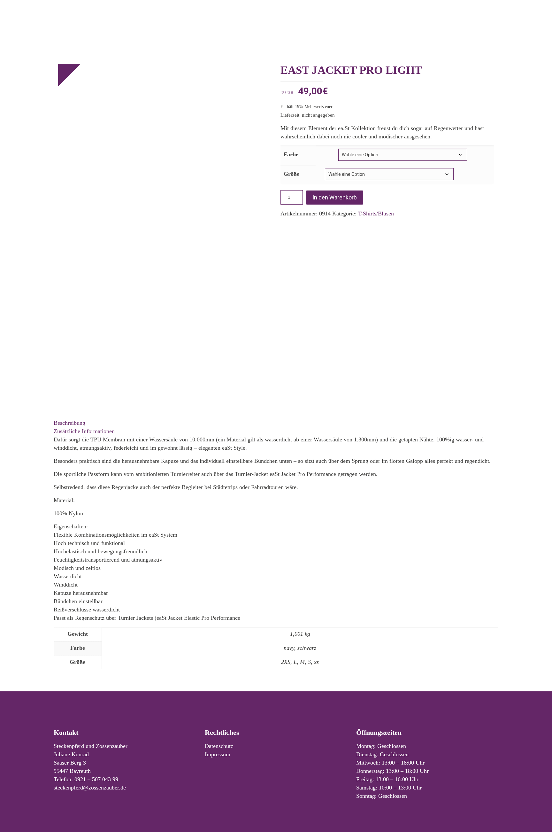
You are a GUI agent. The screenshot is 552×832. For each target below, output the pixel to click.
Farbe (291, 154)
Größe (291, 174)
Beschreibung (69, 423)
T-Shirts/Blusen (376, 213)
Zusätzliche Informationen (84, 431)
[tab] (276, 423)
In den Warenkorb (334, 197)
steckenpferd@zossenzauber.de (90, 787)
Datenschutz (219, 746)
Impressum (217, 754)
